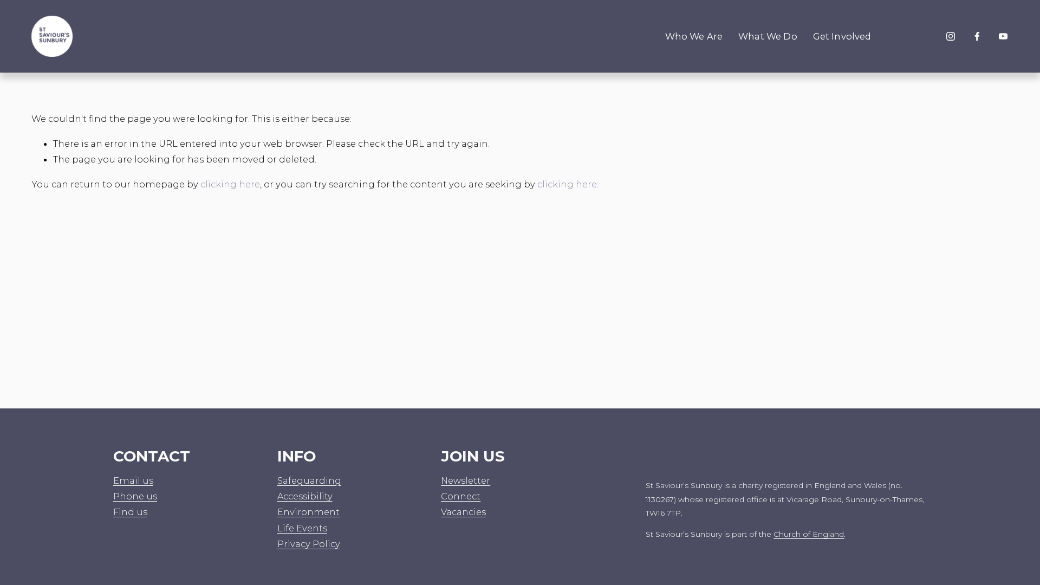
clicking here (230, 184)
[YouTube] (1003, 36)
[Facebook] (977, 36)
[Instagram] (950, 36)
